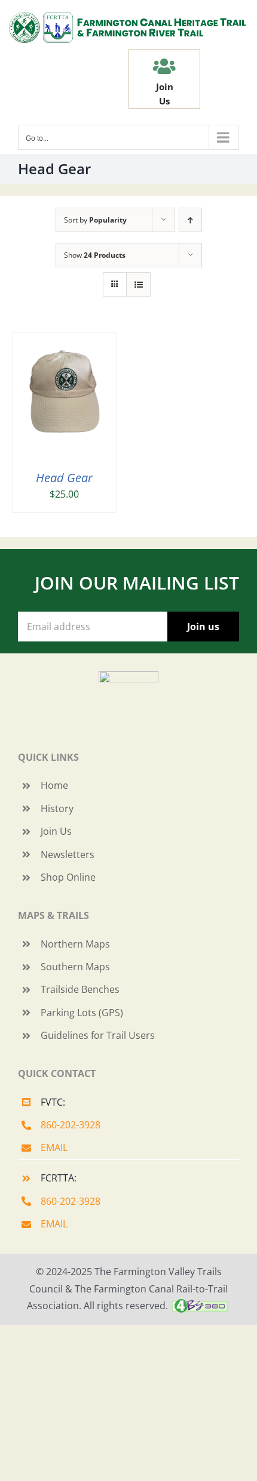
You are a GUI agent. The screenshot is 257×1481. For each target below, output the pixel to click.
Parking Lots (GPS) (82, 1012)
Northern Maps (75, 944)
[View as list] (138, 284)
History (57, 808)
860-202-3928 (70, 1124)
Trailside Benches (80, 989)
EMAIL (54, 1147)
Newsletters (67, 854)
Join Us (56, 831)
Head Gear (64, 478)
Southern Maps (75, 966)
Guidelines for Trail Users (98, 1035)
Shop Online (68, 877)
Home (54, 785)
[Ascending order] (190, 220)
